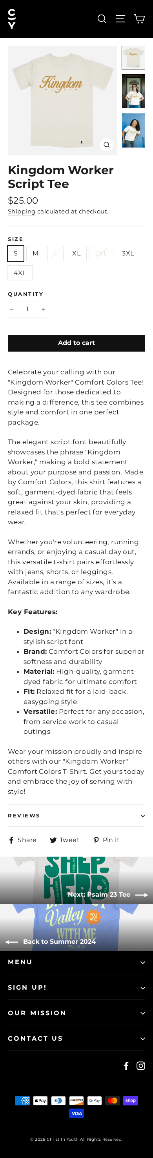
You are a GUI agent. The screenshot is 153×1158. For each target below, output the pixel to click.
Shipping (21, 211)
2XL (101, 253)
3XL (128, 253)
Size (16, 239)
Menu (20, 962)
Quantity (26, 294)
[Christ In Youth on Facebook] (126, 1066)
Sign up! (27, 987)
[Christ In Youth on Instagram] (141, 1066)
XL (76, 253)
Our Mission (37, 1013)
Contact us (36, 1038)
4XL (20, 273)
